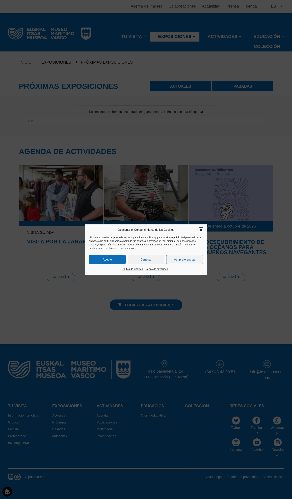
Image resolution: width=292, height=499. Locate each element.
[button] (201, 230)
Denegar (146, 259)
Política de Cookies (132, 269)
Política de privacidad (156, 269)
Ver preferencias (184, 259)
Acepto (107, 259)
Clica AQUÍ (95, 244)
